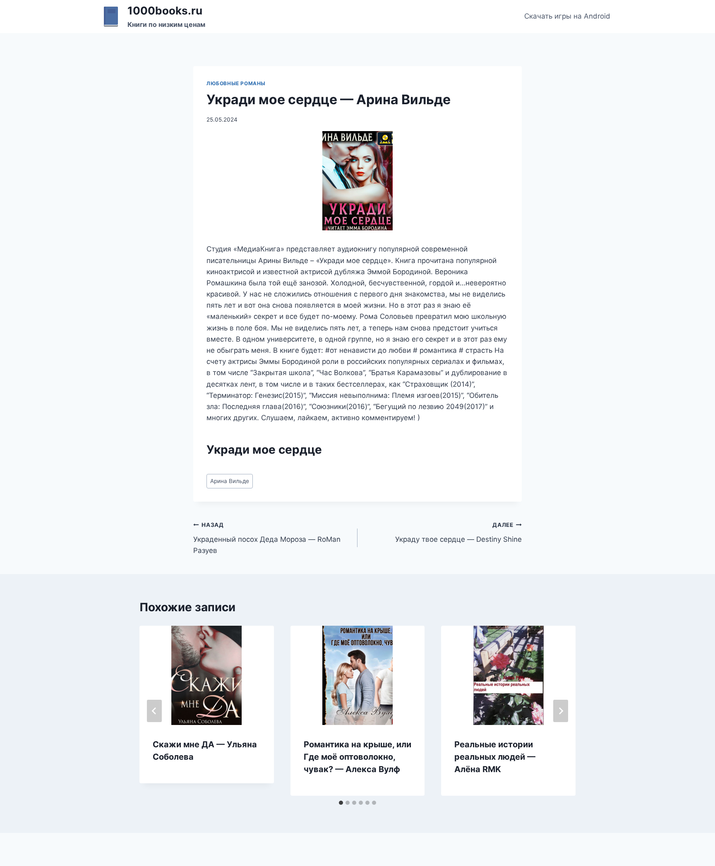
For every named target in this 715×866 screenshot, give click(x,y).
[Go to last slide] (154, 711)
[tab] (341, 803)
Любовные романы (236, 83)
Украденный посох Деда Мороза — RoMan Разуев (267, 538)
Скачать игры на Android (567, 16)
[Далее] (560, 711)
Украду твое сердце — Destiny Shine (458, 532)
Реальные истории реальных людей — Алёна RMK (494, 756)
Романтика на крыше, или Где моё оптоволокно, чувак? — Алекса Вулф (357, 756)
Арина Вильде (229, 481)
